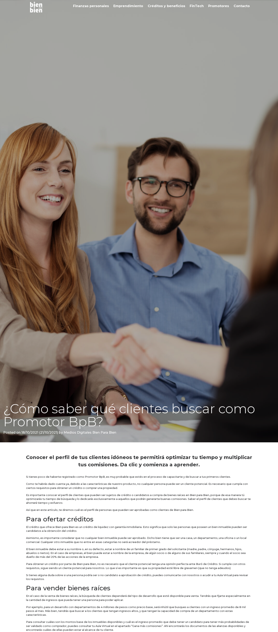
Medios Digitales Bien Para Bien (89, 432)
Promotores (218, 6)
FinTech (197, 6)
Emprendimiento (128, 6)
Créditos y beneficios (166, 6)
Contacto (242, 6)
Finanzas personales (91, 6)
